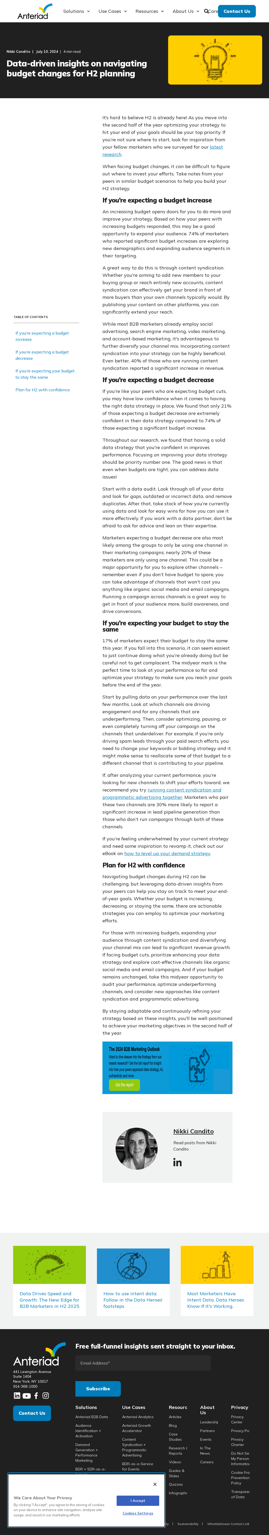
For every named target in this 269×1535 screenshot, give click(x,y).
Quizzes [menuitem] (176, 1484)
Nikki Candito (18, 51)
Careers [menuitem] (207, 1462)
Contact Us (32, 1413)
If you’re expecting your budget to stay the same (45, 374)
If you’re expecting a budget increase (42, 336)
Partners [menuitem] (207, 1430)
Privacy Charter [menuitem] (237, 1442)
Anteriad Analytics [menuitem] (138, 1416)
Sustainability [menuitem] (188, 1524)
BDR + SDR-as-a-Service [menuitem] (90, 1472)
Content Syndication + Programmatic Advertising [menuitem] (134, 1447)
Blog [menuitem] (173, 1425)
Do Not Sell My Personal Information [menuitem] (241, 1458)
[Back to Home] (34, 11)
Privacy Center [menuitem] (237, 1419)
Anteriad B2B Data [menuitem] (91, 1416)
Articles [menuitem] (175, 1416)
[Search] (207, 11)
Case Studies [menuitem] (175, 1437)
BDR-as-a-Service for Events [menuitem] (137, 1466)
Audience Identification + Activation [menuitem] (88, 1430)
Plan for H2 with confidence (43, 389)
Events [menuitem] (205, 1439)
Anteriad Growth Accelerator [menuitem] (136, 1428)
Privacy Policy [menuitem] (243, 1430)
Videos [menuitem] (175, 1462)
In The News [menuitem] (205, 1451)
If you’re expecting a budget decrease (42, 355)
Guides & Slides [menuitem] (176, 1473)
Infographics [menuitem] (179, 1493)
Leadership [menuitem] (209, 1422)
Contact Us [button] (237, 11)
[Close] (155, 1484)
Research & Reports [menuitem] (179, 1451)
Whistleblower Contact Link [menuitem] (228, 1524)
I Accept (138, 1500)
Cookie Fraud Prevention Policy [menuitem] (242, 1477)
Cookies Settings (138, 1513)
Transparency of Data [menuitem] (243, 1494)
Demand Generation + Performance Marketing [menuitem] (86, 1452)
